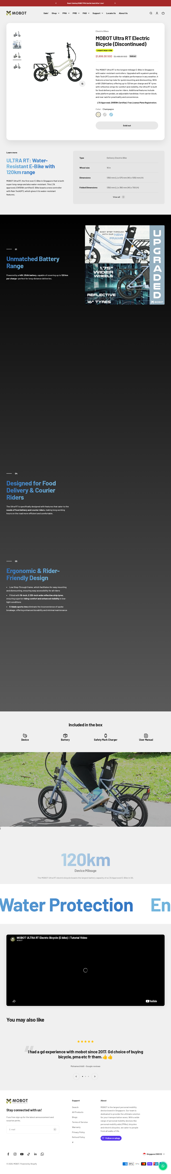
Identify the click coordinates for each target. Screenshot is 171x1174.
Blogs (74, 1117)
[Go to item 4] (17, 66)
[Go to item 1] (17, 34)
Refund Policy (78, 1137)
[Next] (115, 3)
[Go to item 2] (17, 44)
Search (75, 1107)
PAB (85, 13)
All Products (77, 1112)
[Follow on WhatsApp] (42, 1154)
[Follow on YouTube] (22, 1154)
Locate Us (111, 13)
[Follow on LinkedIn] (35, 1154)
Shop (54, 13)
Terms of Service (80, 1122)
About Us (123, 13)
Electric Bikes (102, 31)
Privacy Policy (78, 1132)
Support (96, 13)
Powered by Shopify (28, 1164)
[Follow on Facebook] (8, 1154)
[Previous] (55, 3)
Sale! (46, 13)
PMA (65, 13)
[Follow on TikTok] (28, 1154)
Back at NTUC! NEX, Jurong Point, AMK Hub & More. (85, 3)
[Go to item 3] (17, 55)
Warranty (76, 1127)
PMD (75, 13)
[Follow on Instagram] (15, 1154)
